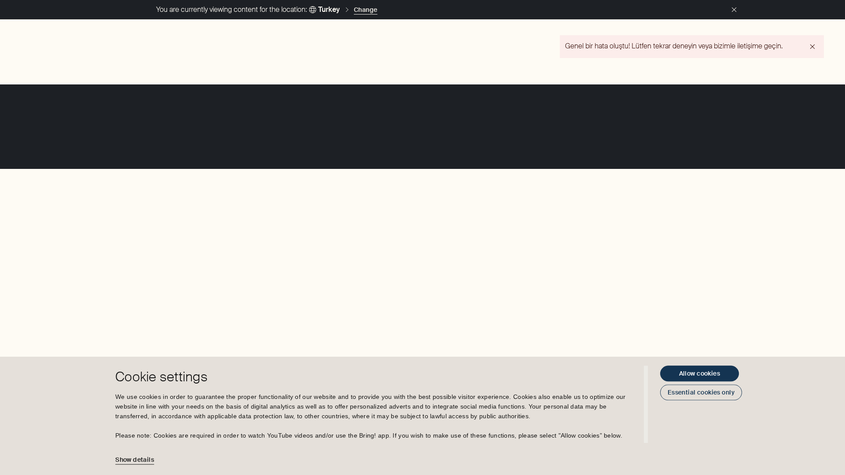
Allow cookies (699, 373)
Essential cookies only (701, 392)
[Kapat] (734, 10)
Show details (134, 460)
